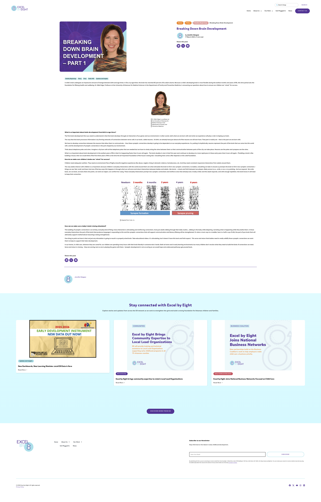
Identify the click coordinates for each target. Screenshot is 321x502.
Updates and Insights (102, 78)
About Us (256, 11)
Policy (188, 23)
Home (249, 11)
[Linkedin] (304, 485)
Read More (22, 370)
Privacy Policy (20, 487)
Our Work (267, 11)
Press (85, 78)
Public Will (91, 78)
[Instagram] (300, 485)
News (290, 11)
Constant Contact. (233, 462)
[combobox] (286, 5)
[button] (178, 46)
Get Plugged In (281, 11)
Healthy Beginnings (200, 23)
